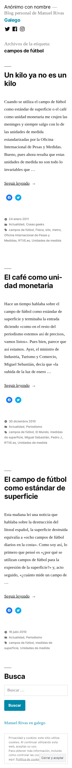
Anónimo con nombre (27, 7)
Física (40, 230)
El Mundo (42, 432)
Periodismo (34, 426)
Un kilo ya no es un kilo (35, 79)
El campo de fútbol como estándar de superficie (35, 488)
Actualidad (16, 224)
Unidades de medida (46, 240)
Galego (12, 20)
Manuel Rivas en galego (24, 723)
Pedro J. (56, 437)
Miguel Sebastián (37, 437)
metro (56, 230)
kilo (48, 230)
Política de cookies (28, 759)
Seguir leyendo (20, 183)
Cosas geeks (35, 224)
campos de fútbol (21, 230)
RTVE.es (24, 240)
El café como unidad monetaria (33, 281)
